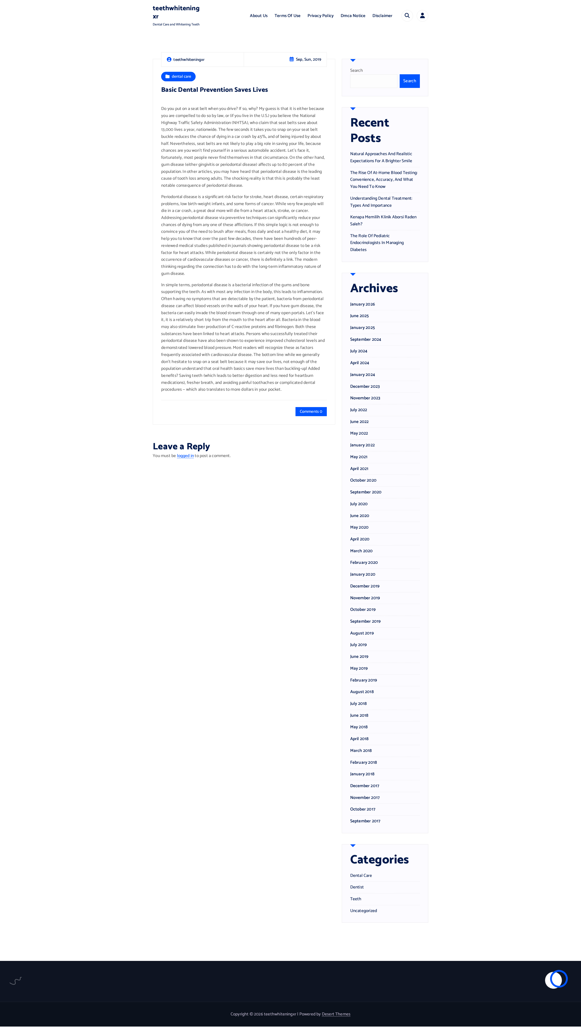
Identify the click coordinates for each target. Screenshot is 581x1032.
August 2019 (362, 633)
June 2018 (359, 715)
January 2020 (362, 574)
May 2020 (359, 527)
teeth (356, 899)
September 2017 (365, 821)
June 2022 (359, 421)
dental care (181, 76)
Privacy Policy (321, 15)
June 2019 (359, 656)
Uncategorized (363, 911)
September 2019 (365, 621)
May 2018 (359, 727)
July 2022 (358, 410)
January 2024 (362, 374)
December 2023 (365, 386)
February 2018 (363, 762)
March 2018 (361, 750)
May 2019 (359, 668)
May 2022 (359, 433)
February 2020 (364, 562)
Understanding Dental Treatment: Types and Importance (381, 202)
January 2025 (362, 327)
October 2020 (363, 480)
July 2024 (359, 351)
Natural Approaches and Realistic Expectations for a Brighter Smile (381, 157)
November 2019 (365, 598)
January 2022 (362, 445)
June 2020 (359, 515)
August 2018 (362, 692)
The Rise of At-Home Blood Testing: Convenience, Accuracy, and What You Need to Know (384, 179)
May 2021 (359, 457)
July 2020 (359, 504)
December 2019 (365, 586)
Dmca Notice (353, 15)
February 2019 (363, 680)
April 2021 (359, 468)
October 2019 (363, 609)
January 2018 (362, 774)
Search (356, 70)
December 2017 (364, 786)
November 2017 (365, 797)
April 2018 (359, 739)
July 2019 (358, 645)
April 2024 (359, 363)
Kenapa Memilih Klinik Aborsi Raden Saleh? (383, 221)
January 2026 (362, 304)
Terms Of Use (287, 15)
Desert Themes (336, 1014)
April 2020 (360, 539)
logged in (185, 455)
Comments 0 (311, 411)
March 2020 (361, 551)
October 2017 (362, 809)
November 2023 (365, 398)
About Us (259, 15)
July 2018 (358, 703)
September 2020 (366, 492)
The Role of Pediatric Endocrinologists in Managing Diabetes (377, 242)
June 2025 (359, 316)
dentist (357, 887)
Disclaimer (382, 15)
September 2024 (366, 339)
